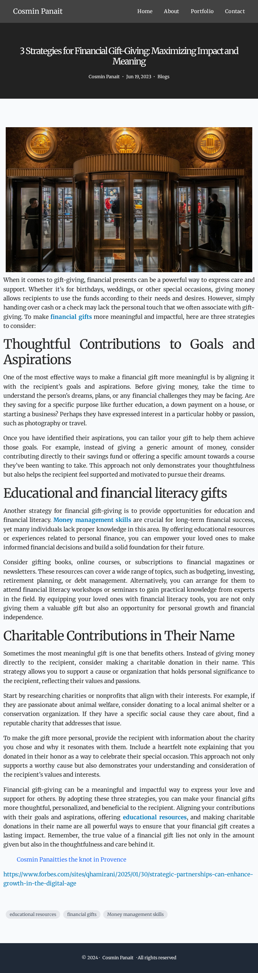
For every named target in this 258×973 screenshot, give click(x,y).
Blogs (163, 77)
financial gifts (81, 914)
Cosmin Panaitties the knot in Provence (71, 859)
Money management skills (135, 914)
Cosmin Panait (37, 11)
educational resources (33, 914)
